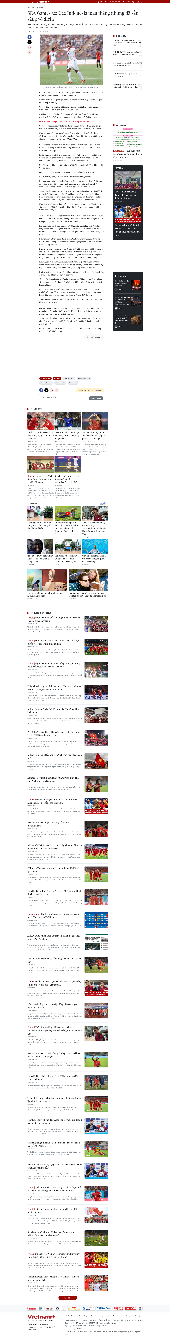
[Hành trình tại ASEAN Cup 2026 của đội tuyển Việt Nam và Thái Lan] (96, 920)
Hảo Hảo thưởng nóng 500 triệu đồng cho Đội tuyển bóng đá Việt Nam (52, 1006)
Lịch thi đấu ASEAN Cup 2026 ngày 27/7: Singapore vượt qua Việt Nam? (127, 53)
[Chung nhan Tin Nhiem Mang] (132, 1320)
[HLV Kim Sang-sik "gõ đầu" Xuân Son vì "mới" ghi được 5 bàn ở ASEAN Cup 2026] (96, 1126)
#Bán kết (57, 378)
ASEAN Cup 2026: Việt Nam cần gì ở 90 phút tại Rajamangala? (50, 824)
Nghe (120, 289)
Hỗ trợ (96, 1316)
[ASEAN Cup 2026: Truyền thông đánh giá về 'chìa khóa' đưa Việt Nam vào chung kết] (96, 1059)
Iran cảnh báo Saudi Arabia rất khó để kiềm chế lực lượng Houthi (122, 319)
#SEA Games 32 (69, 378)
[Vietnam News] (104, 1308)
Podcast (122, 276)
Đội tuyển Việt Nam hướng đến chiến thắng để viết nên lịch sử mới (53, 870)
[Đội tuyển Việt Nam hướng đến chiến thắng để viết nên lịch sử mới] (96, 874)
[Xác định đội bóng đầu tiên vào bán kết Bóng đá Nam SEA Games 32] (69, 121)
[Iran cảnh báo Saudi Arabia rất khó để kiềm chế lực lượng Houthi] (136, 319)
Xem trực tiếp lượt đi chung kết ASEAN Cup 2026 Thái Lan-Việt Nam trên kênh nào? (53, 779)
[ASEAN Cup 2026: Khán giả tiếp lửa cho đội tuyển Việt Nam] (96, 1215)
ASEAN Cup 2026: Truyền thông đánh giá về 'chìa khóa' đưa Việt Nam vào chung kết (53, 1055)
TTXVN (112, 1316)
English (105, 2)
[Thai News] (64, 1308)
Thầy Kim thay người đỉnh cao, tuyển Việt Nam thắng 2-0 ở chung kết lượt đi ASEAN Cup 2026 (54, 688)
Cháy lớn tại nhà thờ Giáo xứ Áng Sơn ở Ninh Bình (122, 283)
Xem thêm (67, 1298)
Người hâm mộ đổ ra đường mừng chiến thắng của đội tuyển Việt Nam (53, 619)
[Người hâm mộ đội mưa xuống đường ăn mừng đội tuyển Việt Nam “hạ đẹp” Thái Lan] (96, 669)
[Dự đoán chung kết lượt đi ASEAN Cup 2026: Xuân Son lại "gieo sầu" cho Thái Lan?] (96, 806)
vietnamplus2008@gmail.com (78, 1329)
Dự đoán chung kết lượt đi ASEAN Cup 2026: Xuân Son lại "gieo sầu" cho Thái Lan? (52, 801)
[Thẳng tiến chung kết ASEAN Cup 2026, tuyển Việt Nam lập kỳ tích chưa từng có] (96, 1104)
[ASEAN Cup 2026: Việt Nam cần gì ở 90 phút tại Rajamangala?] (96, 829)
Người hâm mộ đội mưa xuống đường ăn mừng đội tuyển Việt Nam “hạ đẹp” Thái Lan (53, 665)
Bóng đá (40, 7)
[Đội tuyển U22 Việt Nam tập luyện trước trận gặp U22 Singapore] (40, 464)
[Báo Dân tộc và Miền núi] (30, 1308)
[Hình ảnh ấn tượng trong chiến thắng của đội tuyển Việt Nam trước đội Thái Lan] (96, 647)
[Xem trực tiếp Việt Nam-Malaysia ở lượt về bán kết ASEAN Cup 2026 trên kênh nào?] (96, 1238)
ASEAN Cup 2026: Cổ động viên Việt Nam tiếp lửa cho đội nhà (54, 756)
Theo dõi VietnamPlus (84, 390)
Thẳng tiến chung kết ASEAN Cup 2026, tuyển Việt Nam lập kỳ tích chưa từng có (54, 1099)
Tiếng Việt (99, 2)
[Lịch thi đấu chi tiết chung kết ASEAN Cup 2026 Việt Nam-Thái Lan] (96, 1082)
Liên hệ (137, 1316)
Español (117, 2)
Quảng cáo (129, 1316)
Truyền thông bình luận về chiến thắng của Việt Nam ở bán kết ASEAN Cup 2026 (53, 1144)
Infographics (122, 125)
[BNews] (41, 1308)
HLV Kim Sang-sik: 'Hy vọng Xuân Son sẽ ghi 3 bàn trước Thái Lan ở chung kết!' (54, 1166)
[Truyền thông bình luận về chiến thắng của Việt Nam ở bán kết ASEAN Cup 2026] (96, 1149)
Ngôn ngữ (104, 1316)
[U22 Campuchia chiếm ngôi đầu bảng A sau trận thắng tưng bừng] (68, 421)
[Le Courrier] (118, 1308)
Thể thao (31, 7)
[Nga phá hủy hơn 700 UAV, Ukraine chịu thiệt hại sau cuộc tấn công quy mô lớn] (136, 301)
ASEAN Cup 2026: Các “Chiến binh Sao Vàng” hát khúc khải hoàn (53, 711)
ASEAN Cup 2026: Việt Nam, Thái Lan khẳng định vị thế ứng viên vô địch (126, 86)
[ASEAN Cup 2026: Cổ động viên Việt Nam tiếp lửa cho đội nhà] (96, 761)
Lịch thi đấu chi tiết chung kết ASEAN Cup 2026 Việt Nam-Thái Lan (52, 1078)
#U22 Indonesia (46, 378)
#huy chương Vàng (84, 378)
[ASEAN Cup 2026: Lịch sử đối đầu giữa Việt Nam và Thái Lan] (96, 965)
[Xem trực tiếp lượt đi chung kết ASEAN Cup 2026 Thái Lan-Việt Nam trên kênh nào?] (96, 784)
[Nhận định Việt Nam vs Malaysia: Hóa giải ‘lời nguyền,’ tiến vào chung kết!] (96, 1283)
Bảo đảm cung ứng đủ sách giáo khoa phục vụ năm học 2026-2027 (128, 154)
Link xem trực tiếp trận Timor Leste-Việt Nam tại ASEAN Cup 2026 (127, 64)
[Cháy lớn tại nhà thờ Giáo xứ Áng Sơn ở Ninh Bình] (136, 285)
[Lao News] (58, 1308)
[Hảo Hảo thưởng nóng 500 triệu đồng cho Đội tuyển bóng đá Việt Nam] (96, 1010)
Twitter (29, 42)
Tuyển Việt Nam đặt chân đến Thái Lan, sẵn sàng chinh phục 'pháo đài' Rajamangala (54, 983)
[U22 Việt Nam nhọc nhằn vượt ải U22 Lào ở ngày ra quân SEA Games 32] (95, 421)
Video (120, 168)
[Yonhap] (89, 1308)
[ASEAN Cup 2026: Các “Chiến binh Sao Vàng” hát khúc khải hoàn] (96, 715)
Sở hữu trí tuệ (69, 1316)
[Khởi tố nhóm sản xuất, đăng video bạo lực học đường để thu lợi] (128, 180)
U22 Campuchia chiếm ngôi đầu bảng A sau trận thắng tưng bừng (67, 435)
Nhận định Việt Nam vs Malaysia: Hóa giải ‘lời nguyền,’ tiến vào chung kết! (53, 1278)
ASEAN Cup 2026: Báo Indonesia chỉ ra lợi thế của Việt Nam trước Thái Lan (53, 937)
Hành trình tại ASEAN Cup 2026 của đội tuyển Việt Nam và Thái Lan (53, 915)
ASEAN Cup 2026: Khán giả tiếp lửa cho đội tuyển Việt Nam (52, 1211)
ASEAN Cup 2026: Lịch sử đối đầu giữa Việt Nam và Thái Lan (54, 960)
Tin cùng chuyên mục (41, 613)
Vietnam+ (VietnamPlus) (43, 1)
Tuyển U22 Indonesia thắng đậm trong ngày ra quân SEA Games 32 (40, 435)
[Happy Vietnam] (74, 1308)
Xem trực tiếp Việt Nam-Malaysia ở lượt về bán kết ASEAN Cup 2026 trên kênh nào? (51, 1233)
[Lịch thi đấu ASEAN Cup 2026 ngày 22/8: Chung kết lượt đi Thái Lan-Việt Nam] (96, 897)
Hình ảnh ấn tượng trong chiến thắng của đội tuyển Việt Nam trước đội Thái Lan (53, 642)
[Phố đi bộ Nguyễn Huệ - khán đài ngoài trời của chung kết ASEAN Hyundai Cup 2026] (96, 738)
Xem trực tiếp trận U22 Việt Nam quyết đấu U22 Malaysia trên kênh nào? (67, 478)
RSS (91, 1316)
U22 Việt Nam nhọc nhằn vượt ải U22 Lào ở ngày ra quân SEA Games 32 (93, 435)
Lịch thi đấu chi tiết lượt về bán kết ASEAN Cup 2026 (125, 75)
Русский (128, 1)
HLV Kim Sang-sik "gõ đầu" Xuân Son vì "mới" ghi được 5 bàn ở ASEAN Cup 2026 (54, 1121)
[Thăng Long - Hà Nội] (133, 2)
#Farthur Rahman (46, 383)
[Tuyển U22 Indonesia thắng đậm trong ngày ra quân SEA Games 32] (40, 421)
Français (111, 2)
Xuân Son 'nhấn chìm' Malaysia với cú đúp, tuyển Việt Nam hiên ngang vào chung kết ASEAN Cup (54, 1189)
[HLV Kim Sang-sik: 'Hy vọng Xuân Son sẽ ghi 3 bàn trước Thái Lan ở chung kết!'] (96, 1171)
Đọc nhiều (121, 36)
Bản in (29, 47)
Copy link (29, 52)
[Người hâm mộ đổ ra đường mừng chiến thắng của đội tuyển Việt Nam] (96, 624)
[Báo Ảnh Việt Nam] (130, 1308)
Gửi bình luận (96, 398)
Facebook (29, 37)
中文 (123, 2)
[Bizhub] (49, 1308)
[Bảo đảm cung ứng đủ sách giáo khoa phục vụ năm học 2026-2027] (128, 138)
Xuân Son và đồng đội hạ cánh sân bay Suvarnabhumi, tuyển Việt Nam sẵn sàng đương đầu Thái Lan (54, 1030)
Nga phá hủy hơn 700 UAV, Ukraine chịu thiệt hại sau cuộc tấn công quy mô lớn (122, 300)
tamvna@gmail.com (109, 1323)
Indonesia (74, 383)
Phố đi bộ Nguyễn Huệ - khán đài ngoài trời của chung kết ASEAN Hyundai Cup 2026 (53, 733)
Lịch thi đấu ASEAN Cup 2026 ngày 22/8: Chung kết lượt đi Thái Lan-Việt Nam (54, 892)
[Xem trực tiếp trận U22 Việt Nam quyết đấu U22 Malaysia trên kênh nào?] (68, 464)
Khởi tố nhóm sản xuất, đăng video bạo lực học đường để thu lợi (126, 195)
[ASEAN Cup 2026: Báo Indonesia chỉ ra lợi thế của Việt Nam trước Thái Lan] (96, 942)
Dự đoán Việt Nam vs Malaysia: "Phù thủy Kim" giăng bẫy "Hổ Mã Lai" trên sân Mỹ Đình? (53, 1255)
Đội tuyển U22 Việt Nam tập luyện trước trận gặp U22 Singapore (39, 478)
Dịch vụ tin (120, 1316)
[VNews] (140, 1308)
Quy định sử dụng (81, 1316)
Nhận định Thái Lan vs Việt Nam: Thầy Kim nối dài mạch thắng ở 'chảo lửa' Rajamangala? (54, 847)
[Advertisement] (71, 355)
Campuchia (61, 383)
